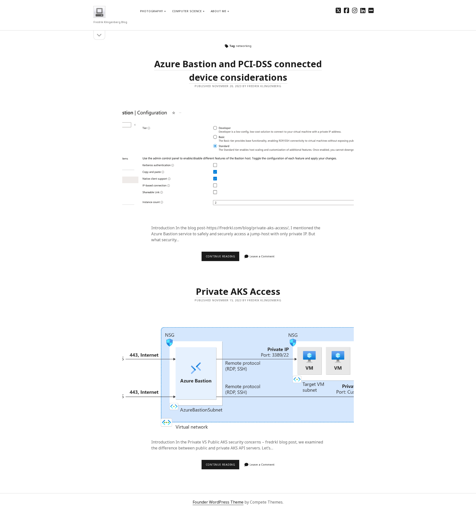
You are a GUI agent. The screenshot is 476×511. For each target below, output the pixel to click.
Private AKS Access (238, 291)
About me (218, 11)
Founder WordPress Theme (218, 502)
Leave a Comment (262, 256)
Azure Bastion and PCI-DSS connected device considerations (238, 161)
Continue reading (222, 257)
